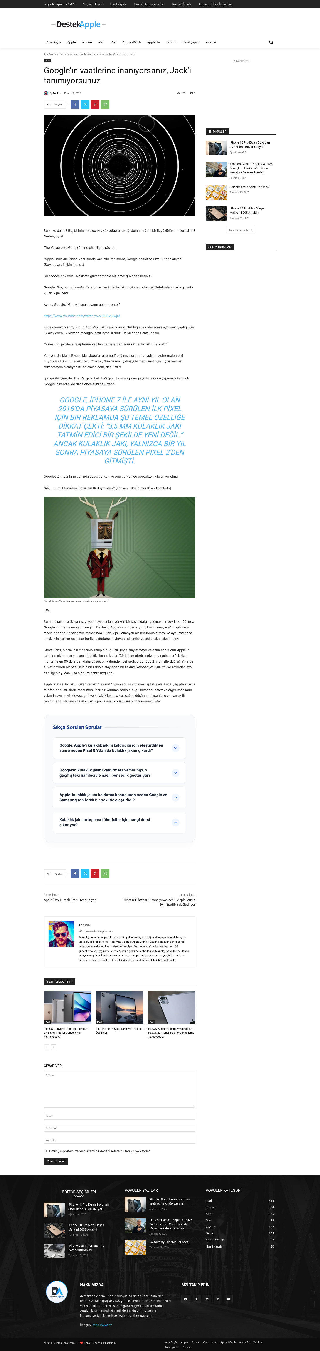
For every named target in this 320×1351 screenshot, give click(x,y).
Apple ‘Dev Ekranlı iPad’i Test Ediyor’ (70, 900)
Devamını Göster (239, 230)
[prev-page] (46, 1047)
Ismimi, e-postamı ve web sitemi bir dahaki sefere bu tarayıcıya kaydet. (100, 1151)
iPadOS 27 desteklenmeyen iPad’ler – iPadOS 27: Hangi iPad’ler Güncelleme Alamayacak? (171, 1032)
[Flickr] (207, 1299)
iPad (61, 54)
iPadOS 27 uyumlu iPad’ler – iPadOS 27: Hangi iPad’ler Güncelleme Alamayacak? (66, 1032)
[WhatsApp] (105, 104)
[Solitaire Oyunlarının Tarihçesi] (216, 192)
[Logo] (78, 25)
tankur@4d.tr (102, 1325)
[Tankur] (46, 93)
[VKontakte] (228, 1299)
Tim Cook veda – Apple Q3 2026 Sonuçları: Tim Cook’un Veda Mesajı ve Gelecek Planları (251, 168)
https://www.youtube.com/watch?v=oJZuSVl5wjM (82, 316)
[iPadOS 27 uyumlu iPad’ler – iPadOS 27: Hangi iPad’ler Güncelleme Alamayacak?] (67, 1007)
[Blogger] (185, 1299)
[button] (271, 42)
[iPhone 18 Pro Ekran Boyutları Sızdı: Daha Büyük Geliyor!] (216, 148)
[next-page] (53, 1047)
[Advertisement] (192, 24)
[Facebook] (75, 104)
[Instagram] (218, 1299)
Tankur (57, 93)
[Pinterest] (95, 104)
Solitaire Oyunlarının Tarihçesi (249, 187)
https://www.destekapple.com (96, 931)
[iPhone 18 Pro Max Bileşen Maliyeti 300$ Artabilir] (216, 213)
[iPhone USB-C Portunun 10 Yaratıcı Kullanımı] (54, 1251)
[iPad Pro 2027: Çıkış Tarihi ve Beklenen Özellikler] (119, 1007)
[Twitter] (85, 104)
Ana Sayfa (50, 54)
